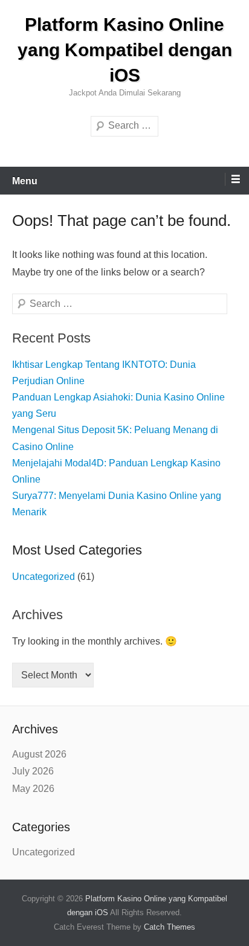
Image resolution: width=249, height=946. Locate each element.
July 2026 (33, 771)
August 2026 (39, 754)
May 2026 (33, 789)
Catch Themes (169, 927)
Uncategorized (43, 576)
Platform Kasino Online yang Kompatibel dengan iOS (125, 49)
